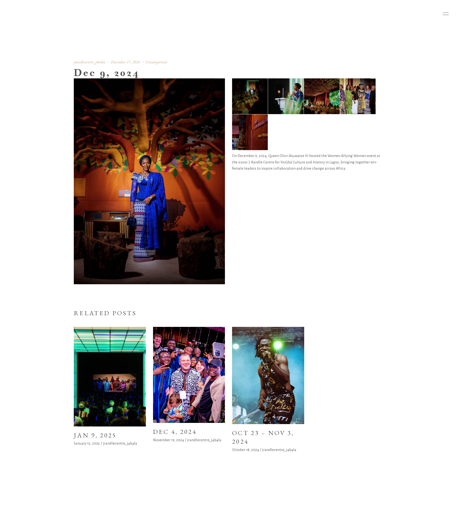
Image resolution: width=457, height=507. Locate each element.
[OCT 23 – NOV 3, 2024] (268, 375)
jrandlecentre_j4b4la (89, 62)
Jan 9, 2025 (95, 435)
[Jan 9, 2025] (110, 376)
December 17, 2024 (125, 62)
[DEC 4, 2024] (189, 375)
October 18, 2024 (245, 450)
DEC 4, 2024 (175, 431)
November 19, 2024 (168, 440)
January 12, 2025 (87, 443)
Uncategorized (156, 62)
